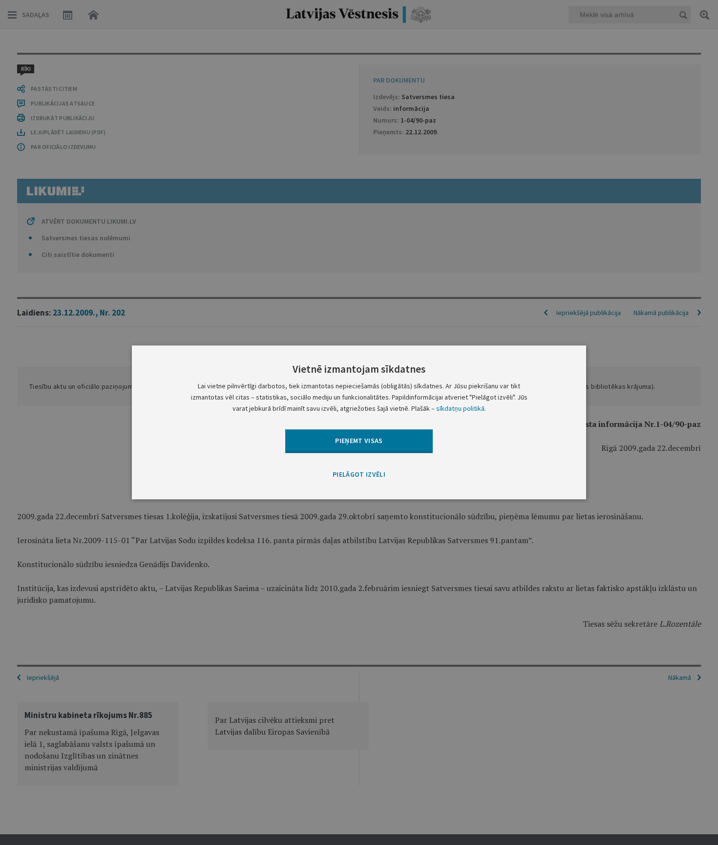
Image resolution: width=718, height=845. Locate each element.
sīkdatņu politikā (460, 408)
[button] (359, 475)
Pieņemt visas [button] (359, 440)
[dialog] (359, 422)
